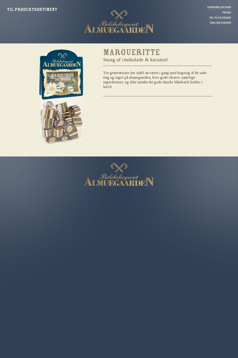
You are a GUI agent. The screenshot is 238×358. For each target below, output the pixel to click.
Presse (226, 12)
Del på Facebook (220, 17)
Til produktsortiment (32, 9)
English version (220, 22)
